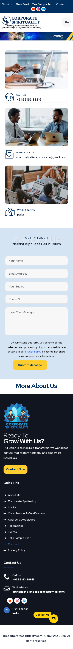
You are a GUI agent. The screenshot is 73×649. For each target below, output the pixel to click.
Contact (61, 4)
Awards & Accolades (21, 519)
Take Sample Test (42, 4)
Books (12, 507)
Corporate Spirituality (22, 501)
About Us (7, 4)
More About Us (36, 385)
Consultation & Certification (26, 513)
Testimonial (15, 526)
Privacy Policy (17, 550)
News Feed (22, 4)
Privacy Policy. (33, 351)
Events (12, 532)
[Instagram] (17, 600)
